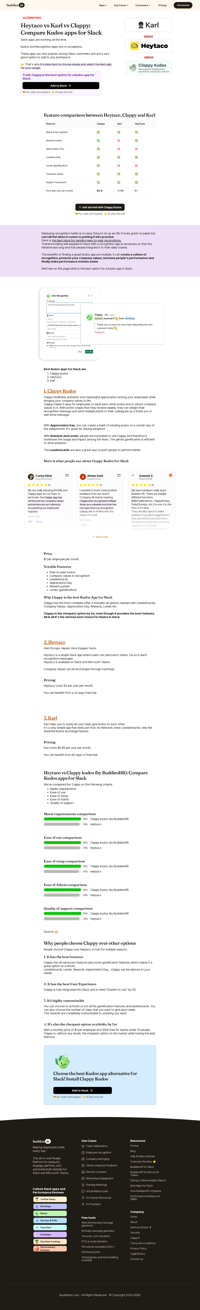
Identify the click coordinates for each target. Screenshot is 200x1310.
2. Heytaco (54, 642)
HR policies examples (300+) (98, 1246)
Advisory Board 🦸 (141, 1227)
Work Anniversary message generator (97, 1224)
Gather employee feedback (101, 1165)
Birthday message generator (98, 1230)
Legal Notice (137, 1253)
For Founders (93, 1204)
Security (135, 1232)
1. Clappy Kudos (60, 391)
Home (133, 1216)
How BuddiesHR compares (145, 1191)
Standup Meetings (96, 1184)
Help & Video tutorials (142, 1156)
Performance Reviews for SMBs (145, 1198)
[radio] (29, 485)
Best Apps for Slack (141, 1185)
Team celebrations (97, 1146)
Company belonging (97, 1159)
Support (135, 1237)
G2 (56, 931)
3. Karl (50, 718)
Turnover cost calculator (96, 1236)
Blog (132, 1151)
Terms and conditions (143, 1243)
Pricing (162, 5)
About (133, 1222)
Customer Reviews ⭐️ (143, 1161)
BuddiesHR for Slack (142, 1166)
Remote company (96, 1171)
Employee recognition (98, 1152)
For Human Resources (98, 1197)
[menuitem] (103, 5)
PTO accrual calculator (95, 1241)
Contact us (136, 1259)
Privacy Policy (138, 1248)
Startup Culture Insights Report (148, 1180)
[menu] (97, 5)
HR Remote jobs (91, 1252)
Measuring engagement (99, 1178)
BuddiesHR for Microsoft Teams (144, 1174)
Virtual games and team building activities (100, 1259)
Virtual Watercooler (97, 1191)
